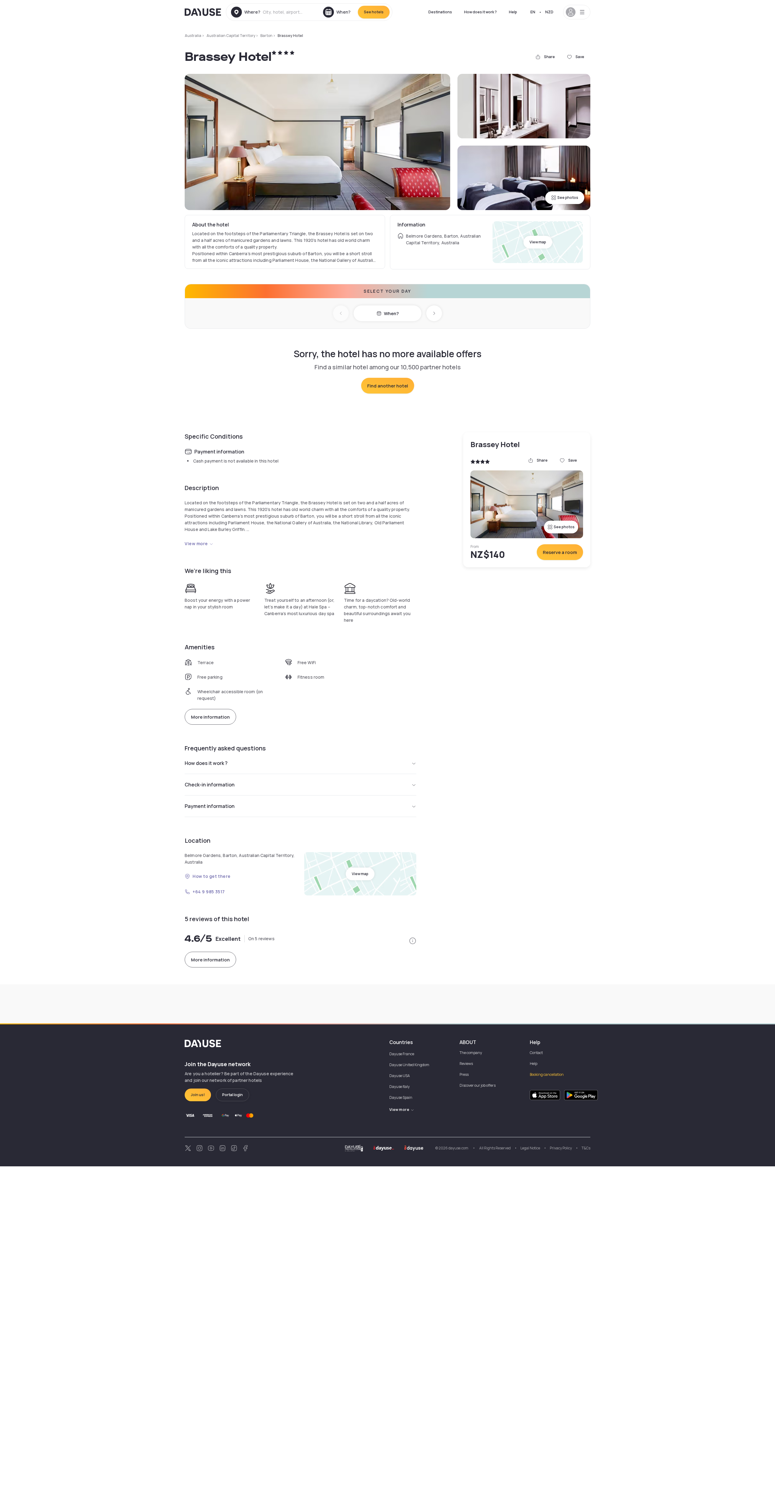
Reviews (466, 1063)
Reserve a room (560, 552)
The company (471, 1052)
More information (210, 717)
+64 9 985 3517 (209, 892)
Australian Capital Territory (230, 35)
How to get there (212, 876)
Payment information (210, 806)
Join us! (198, 1094)
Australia (193, 35)
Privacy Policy (561, 1148)
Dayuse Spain (400, 1097)
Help (513, 12)
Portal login (232, 1094)
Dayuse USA (399, 1075)
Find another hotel (387, 386)
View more (196, 543)
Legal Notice (530, 1148)
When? (391, 313)
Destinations (440, 12)
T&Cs (586, 1148)
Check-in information (210, 784)
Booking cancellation (547, 1074)
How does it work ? (480, 12)
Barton (266, 35)
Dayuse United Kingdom (409, 1064)
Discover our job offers (478, 1085)
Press (464, 1074)
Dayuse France (401, 1053)
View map (537, 242)
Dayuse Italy (399, 1086)
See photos (567, 197)
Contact (536, 1052)
